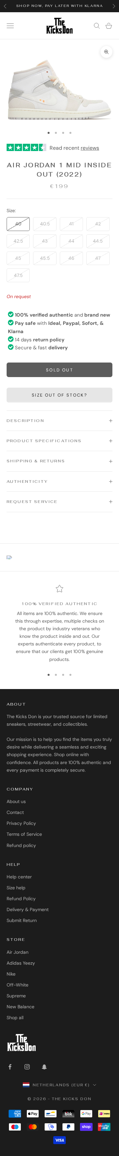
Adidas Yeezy (21, 963)
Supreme (16, 996)
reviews (90, 147)
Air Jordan (17, 952)
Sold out (59, 370)
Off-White (17, 985)
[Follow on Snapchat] (44, 1066)
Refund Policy (21, 899)
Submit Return (22, 920)
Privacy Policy (21, 823)
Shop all (15, 1018)
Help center (19, 877)
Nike (11, 974)
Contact (15, 812)
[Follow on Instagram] (27, 1066)
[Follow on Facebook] (10, 1066)
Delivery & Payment (28, 909)
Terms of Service (24, 834)
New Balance (20, 1007)
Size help (16, 888)
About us (16, 801)
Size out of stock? (59, 395)
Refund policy (21, 845)
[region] (59, 624)
